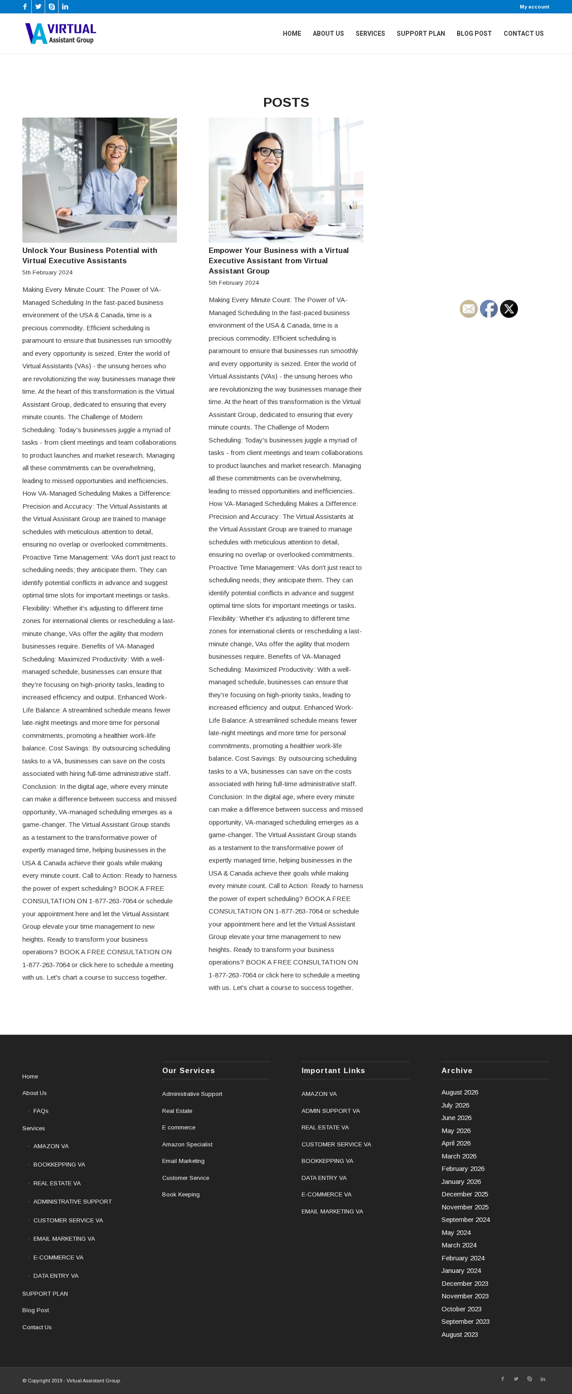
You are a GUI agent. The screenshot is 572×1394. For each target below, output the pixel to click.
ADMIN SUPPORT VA (331, 1111)
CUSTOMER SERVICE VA (68, 1220)
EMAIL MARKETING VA (64, 1238)
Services (33, 1128)
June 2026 (456, 1117)
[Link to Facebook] (24, 6)
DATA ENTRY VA (56, 1275)
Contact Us (37, 1327)
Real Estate (177, 1111)
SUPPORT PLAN (45, 1293)
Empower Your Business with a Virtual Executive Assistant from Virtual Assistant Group (279, 260)
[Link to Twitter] (38, 6)
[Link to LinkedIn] (65, 6)
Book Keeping (181, 1194)
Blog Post (35, 1310)
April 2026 (456, 1143)
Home (30, 1076)
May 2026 (456, 1130)
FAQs (41, 1111)
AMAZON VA (51, 1146)
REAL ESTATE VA (57, 1183)
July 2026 (455, 1105)
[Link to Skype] (51, 6)
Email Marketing (183, 1161)
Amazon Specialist (187, 1144)
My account (535, 6)
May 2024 (456, 1232)
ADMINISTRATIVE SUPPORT (73, 1201)
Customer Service (185, 1178)
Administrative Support (192, 1094)
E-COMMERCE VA (59, 1257)
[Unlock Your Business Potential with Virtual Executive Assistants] (99, 180)
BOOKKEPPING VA (59, 1164)
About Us (34, 1093)
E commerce (178, 1127)
